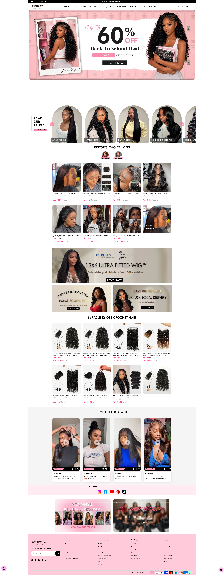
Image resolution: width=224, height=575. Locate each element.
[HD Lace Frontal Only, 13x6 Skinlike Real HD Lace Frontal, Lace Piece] (127, 177)
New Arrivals (118, 158)
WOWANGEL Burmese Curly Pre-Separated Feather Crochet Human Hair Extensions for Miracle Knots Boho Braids (66, 354)
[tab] (110, 100)
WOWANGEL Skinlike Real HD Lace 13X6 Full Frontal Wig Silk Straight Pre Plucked (65, 236)
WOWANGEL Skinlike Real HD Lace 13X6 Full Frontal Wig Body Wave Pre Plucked (96, 236)
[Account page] (183, 7)
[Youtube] (38, 1)
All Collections (40, 130)
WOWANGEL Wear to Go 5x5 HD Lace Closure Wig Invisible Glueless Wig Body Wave (155, 194)
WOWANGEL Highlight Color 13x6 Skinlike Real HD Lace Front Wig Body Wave (126, 236)
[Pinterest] (42, 1)
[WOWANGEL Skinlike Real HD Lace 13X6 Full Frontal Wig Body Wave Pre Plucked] (97, 219)
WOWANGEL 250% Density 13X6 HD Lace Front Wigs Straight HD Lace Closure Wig (64, 194)
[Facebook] (35, 1)
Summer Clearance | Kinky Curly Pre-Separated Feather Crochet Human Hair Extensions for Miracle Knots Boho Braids (95, 396)
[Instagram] (32, 1)
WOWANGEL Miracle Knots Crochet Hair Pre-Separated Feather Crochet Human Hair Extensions (125, 396)
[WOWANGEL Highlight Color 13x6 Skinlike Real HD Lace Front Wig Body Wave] (127, 219)
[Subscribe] (57, 553)
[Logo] (37, 7)
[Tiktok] (45, 1)
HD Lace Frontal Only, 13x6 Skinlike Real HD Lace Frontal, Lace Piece (126, 194)
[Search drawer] (178, 7)
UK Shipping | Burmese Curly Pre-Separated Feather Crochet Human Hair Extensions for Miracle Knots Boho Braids (96, 354)
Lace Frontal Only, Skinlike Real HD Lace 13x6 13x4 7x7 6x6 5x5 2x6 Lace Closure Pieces (96, 194)
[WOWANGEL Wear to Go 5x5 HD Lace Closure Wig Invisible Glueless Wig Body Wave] (157, 177)
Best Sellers (105, 158)
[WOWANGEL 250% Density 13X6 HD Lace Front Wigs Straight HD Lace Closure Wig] (66, 177)
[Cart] (187, 7)
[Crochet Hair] (157, 379)
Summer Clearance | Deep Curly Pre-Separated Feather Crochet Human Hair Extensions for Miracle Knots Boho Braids (125, 354)
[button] (52, 124)
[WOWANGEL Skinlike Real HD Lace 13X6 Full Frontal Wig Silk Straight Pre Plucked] (66, 219)
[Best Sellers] (157, 219)
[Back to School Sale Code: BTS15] (112, 2)
